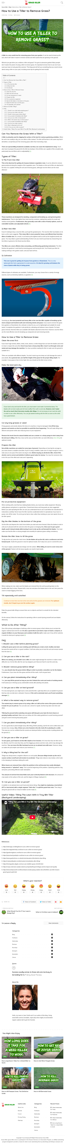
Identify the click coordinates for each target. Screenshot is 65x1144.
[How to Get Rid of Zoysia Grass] (48, 1048)
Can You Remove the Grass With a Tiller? (15, 80)
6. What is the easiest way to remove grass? (18, 119)
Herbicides (15, 941)
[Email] (61, 902)
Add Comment (17, 15)
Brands (20, 1110)
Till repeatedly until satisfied (13, 104)
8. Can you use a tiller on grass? (15, 123)
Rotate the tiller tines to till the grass (15, 102)
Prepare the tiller (11, 97)
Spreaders (15, 954)
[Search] (61, 2)
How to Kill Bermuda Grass (42, 1091)
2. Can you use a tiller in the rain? (15, 112)
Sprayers (14, 951)
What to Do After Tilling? (10, 106)
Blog (13, 934)
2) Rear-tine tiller (11, 86)
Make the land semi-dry (12, 93)
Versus (14, 957)
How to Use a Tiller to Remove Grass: (14, 89)
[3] (32, 275)
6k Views (11, 15)
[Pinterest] (56, 902)
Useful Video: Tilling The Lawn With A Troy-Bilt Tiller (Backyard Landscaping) (24, 129)
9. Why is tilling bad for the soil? (14, 125)
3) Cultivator (10, 87)
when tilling (56, 438)
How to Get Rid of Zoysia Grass (44, 1061)
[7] (34, 747)
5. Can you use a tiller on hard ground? (16, 117)
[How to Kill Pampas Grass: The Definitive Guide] (16, 1078)
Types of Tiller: (8, 82)
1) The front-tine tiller (12, 84)
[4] (25, 635)
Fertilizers (14, 938)
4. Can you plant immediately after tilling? (17, 116)
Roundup (14, 947)
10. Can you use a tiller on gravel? (15, 127)
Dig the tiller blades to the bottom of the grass (18, 101)
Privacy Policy (22, 1117)
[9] (35, 789)
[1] (30, 151)
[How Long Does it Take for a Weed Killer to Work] (16, 1048)
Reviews (14, 944)
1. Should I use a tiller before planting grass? (18, 110)
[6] (9, 732)
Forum (20, 1114)
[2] (29, 224)
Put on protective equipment (13, 99)
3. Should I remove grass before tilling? (16, 114)
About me (20, 1107)
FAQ (5, 108)
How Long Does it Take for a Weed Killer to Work (56, 1125)
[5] (11, 651)
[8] (45, 777)
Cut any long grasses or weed (14, 95)
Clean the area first (11, 91)
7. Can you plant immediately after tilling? (17, 121)
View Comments (53, 923)
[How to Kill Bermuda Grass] (48, 1078)
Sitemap (20, 1120)
